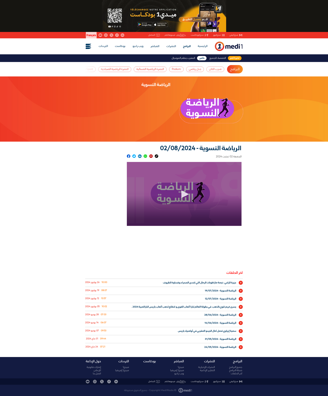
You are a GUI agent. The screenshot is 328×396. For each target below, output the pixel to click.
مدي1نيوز (217, 35)
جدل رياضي (195, 69)
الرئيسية (203, 46)
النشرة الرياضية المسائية (150, 69)
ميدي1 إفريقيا (177, 370)
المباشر (155, 46)
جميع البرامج (235, 367)
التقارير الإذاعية (207, 370)
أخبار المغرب (199, 389)
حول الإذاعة (93, 361)
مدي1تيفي (233, 35)
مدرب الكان (215, 69)
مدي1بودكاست (197, 35)
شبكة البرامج (235, 370)
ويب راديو (138, 46)
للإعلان (97, 370)
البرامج (187, 46)
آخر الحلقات (236, 373)
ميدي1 (181, 367)
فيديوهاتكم (170, 35)
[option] (164, 283)
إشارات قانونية (94, 367)
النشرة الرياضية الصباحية (115, 69)
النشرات (171, 46)
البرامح (235, 69)
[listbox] (164, 314)
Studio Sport (85, 69)
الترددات (103, 46)
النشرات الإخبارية (206, 367)
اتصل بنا (97, 373)
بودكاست (120, 46)
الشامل (151, 35)
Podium (176, 69)
